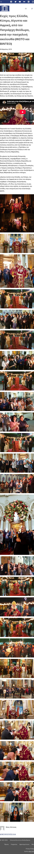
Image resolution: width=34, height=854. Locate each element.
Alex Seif (31, 851)
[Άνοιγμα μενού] (1, 2)
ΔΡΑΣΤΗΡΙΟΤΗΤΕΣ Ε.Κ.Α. (8, 834)
